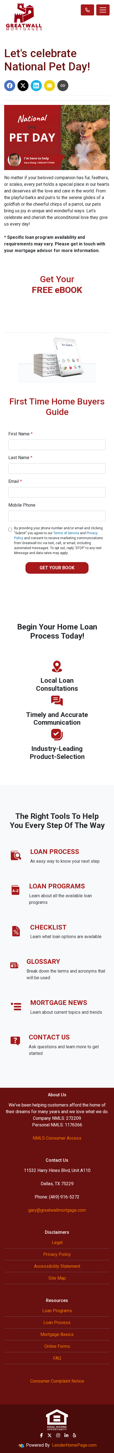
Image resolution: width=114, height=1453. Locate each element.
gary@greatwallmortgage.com (57, 1210)
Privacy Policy (57, 1254)
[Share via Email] (49, 85)
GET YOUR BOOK (57, 567)
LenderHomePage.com (74, 1445)
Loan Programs (57, 1310)
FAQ (57, 1358)
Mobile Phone (21, 505)
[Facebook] (41, 1435)
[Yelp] (74, 1435)
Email (15, 481)
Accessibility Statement (57, 1266)
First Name (20, 433)
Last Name (20, 457)
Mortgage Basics (57, 1334)
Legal (57, 1242)
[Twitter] (49, 1435)
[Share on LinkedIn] (36, 85)
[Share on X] (22, 85)
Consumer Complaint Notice (57, 1381)
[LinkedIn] (66, 1435)
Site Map (57, 1278)
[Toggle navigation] (103, 9)
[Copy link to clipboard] (62, 85)
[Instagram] (58, 1435)
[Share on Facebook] (9, 85)
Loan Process (57, 1322)
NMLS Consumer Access (57, 1138)
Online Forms (57, 1346)
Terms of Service (66, 533)
